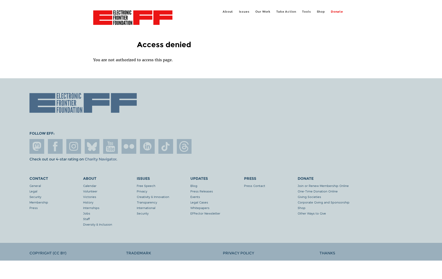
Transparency (147, 202)
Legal (33, 191)
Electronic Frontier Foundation (132, 20)
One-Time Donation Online (318, 191)
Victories (89, 196)
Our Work (262, 11)
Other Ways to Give (312, 213)
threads (184, 146)
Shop (321, 11)
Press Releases (201, 191)
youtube (110, 146)
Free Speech (146, 185)
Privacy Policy (238, 253)
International (146, 207)
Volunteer (90, 191)
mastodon (36, 146)
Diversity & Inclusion (97, 224)
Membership (38, 202)
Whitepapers (199, 207)
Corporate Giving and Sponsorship (323, 202)
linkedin (147, 146)
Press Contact (254, 185)
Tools (306, 11)
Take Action (286, 11)
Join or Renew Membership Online (323, 185)
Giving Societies (309, 196)
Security (35, 196)
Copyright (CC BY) (47, 253)
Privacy (142, 191)
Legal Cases (199, 202)
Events (195, 196)
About (228, 11)
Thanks (327, 253)
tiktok (165, 146)
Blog (193, 185)
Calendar (89, 185)
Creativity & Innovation (153, 196)
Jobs (86, 213)
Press (33, 207)
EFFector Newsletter (205, 213)
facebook (55, 146)
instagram (73, 146)
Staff (86, 219)
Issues (244, 11)
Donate (337, 11)
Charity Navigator (100, 159)
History (88, 202)
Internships (91, 207)
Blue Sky (92, 146)
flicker (129, 146)
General (35, 185)
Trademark (138, 253)
